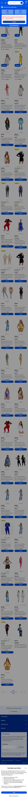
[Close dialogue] (25, 768)
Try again (14, 21)
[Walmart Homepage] (5, 3)
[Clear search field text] (19, 3)
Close (14, 792)
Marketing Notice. (19, 786)
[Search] (22, 3)
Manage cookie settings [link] (13, 795)
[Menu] (2, 3)
